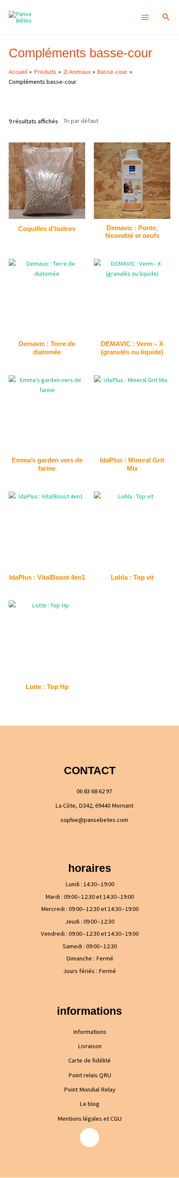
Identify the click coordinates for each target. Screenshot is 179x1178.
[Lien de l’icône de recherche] (166, 17)
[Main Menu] (144, 17)
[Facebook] (89, 1137)
